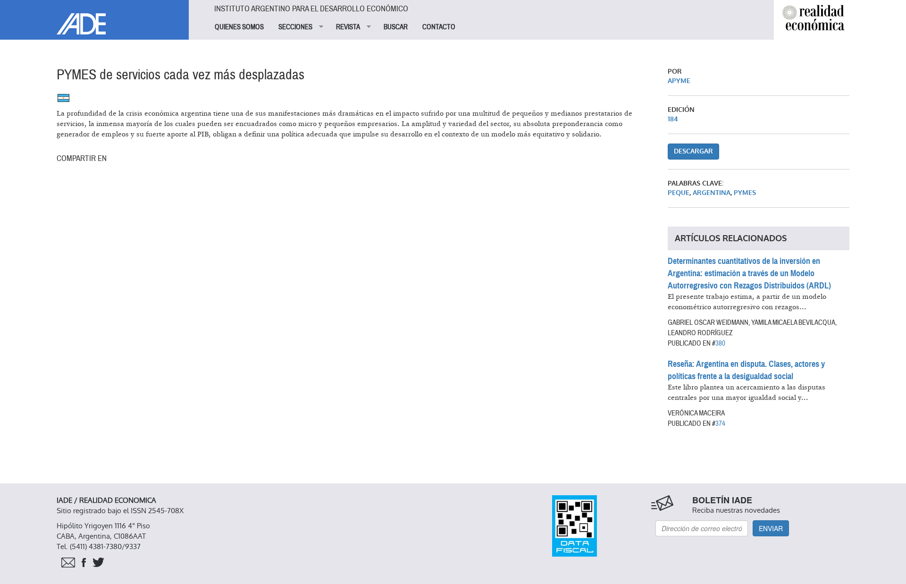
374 (720, 423)
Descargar (693, 151)
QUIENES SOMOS (239, 27)
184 (673, 119)
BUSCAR (396, 27)
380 (720, 343)
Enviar (771, 528)
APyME (679, 80)
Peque (678, 192)
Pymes (745, 192)
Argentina (711, 192)
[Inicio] (94, 17)
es (63, 98)
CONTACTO (438, 27)
